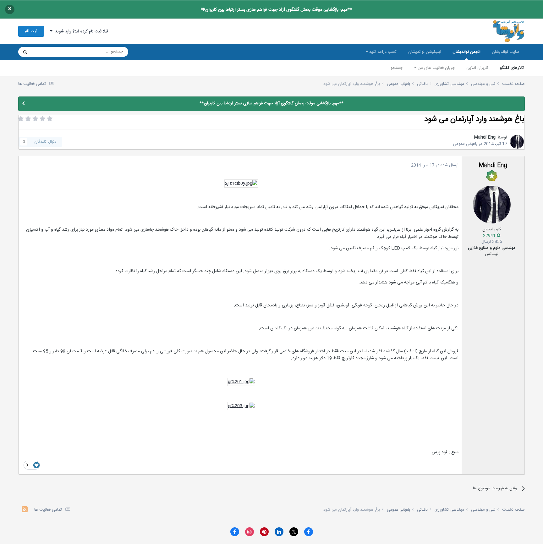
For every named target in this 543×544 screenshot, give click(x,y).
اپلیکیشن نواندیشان (424, 51)
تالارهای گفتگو (512, 67)
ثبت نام (31, 31)
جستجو (397, 67)
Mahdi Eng (485, 137)
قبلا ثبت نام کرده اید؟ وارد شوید (80, 31)
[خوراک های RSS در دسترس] (24, 510)
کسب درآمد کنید (382, 51)
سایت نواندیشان (505, 51)
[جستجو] (25, 52)
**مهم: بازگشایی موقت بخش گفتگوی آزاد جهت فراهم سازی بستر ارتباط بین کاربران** (276, 10)
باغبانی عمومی (465, 144)
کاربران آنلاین (477, 67)
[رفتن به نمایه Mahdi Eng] (517, 142)
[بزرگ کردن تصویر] (241, 184)
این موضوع (49, 52)
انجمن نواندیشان (466, 51)
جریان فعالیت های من (435, 67)
